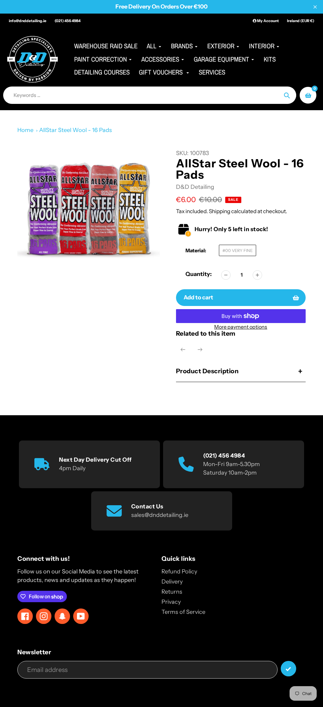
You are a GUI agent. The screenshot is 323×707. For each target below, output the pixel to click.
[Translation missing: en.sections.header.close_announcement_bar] (315, 7)
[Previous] (183, 349)
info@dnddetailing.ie (27, 20)
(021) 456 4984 (67, 20)
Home (25, 130)
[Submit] (288, 668)
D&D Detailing (195, 186)
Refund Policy (179, 571)
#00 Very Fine (237, 250)
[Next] (200, 349)
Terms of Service (183, 611)
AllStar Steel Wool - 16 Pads (75, 130)
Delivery (172, 581)
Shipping (219, 211)
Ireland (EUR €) (300, 20)
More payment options (240, 327)
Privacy (171, 601)
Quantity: (198, 274)
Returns (172, 591)
